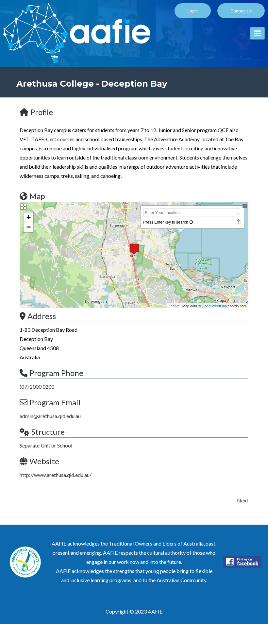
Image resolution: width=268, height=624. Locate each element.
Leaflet (174, 305)
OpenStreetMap (214, 305)
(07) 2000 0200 (37, 386)
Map (37, 196)
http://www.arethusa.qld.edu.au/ (56, 475)
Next (242, 500)
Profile (41, 112)
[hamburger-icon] (257, 33)
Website (44, 461)
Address (41, 316)
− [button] (28, 227)
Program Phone (56, 373)
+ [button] (28, 217)
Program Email (54, 402)
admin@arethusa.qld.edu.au (50, 416)
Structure (48, 431)
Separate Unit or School (46, 445)
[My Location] (190, 222)
